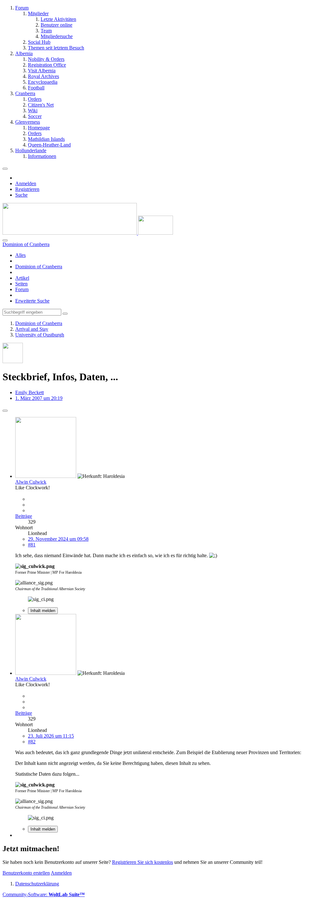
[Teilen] (5, 411)
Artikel (22, 278)
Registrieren (27, 189)
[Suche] (5, 240)
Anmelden (25, 183)
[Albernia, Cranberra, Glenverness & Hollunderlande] (88, 233)
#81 (32, 544)
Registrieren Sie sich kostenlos (142, 862)
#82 (32, 741)
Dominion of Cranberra (38, 266)
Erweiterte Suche (32, 300)
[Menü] (5, 169)
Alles (20, 255)
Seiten (21, 283)
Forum (22, 289)
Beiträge (23, 516)
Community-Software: (44, 894)
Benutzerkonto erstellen (26, 873)
